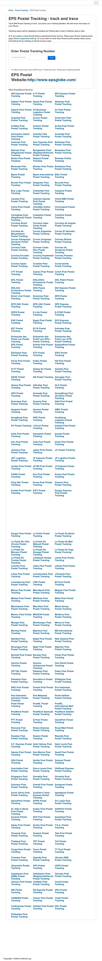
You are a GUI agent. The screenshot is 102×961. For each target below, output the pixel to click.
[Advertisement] (42, 513)
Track (51, 58)
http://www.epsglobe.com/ (51, 79)
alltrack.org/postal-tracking (24, 38)
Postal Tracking (21, 10)
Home (10, 10)
